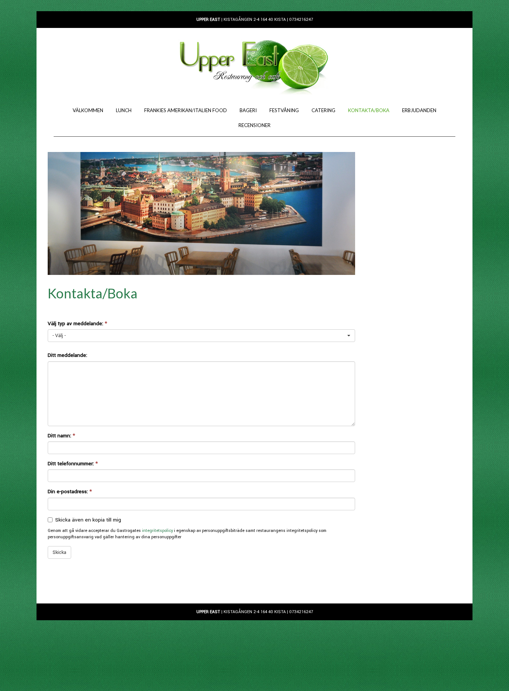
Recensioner (254, 125)
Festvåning (284, 110)
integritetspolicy (157, 530)
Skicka (59, 552)
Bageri (248, 110)
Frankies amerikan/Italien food (185, 110)
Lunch (124, 110)
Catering (323, 110)
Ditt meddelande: (67, 355)
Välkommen (88, 110)
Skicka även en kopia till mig (88, 519)
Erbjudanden (419, 110)
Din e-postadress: (70, 491)
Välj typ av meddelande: (77, 323)
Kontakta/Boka (368, 110)
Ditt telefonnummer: (73, 463)
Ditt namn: (61, 435)
